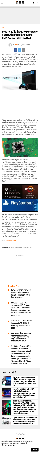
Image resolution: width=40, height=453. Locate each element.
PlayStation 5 (24, 247)
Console (17, 247)
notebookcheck (11, 240)
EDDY (16, 45)
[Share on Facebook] (15, 50)
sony (31, 247)
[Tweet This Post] (19, 50)
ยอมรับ (35, 449)
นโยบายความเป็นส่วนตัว (8, 445)
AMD (12, 247)
